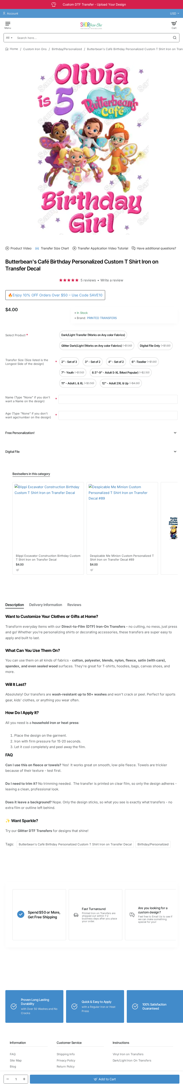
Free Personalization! (20, 433)
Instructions (121, 1042)
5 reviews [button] (88, 280)
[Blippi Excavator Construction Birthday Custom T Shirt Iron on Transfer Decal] (48, 518)
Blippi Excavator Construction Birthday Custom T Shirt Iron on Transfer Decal (48, 557)
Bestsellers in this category (31, 474)
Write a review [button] (111, 280)
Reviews (74, 604)
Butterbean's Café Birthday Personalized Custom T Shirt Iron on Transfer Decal (75, 844)
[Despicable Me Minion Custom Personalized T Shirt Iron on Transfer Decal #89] (122, 518)
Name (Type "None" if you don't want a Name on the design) (27, 399)
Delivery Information (45, 604)
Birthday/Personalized (67, 49)
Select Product (15, 335)
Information (18, 1042)
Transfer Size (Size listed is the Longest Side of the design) (26, 362)
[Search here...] (174, 37)
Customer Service (69, 1042)
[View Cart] (174, 25)
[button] (104, 1079)
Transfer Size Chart (55, 248)
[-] (7, 1079)
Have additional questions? (156, 248)
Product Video (20, 248)
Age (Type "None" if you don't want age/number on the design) (28, 415)
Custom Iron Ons (35, 49)
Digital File (12, 451)
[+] (24, 1079)
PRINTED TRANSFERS (102, 318)
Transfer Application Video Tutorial (103, 248)
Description (14, 604)
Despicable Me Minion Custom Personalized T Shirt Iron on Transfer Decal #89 (122, 557)
